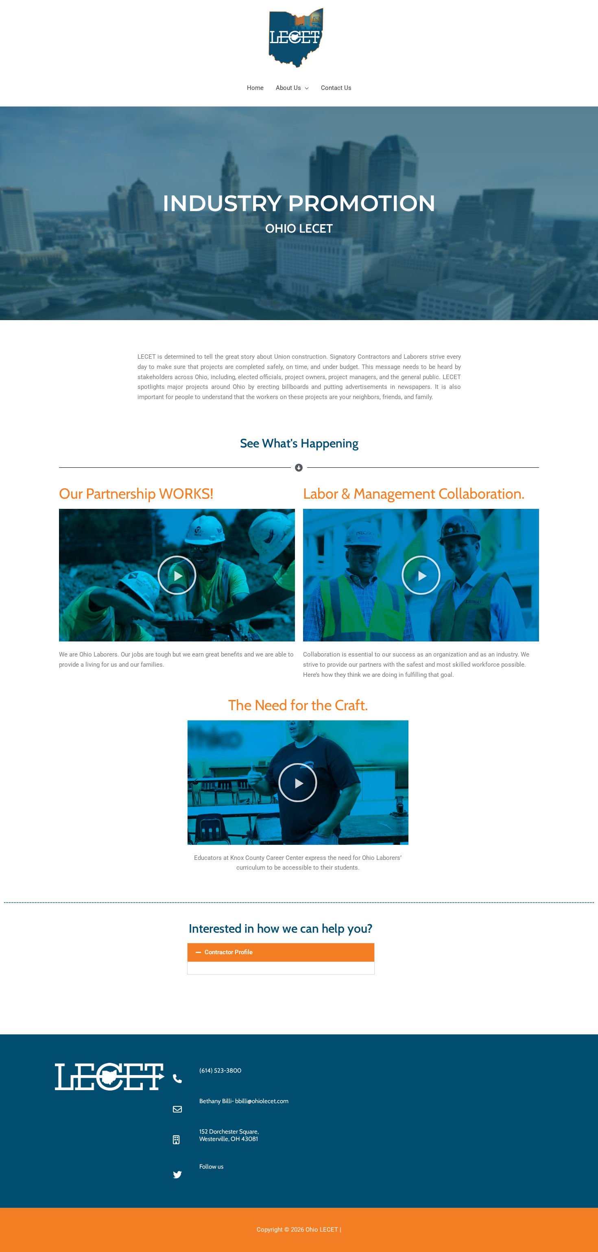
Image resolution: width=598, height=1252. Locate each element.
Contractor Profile (229, 952)
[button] (177, 575)
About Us (288, 88)
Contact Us (336, 88)
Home (255, 88)
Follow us (211, 1166)
